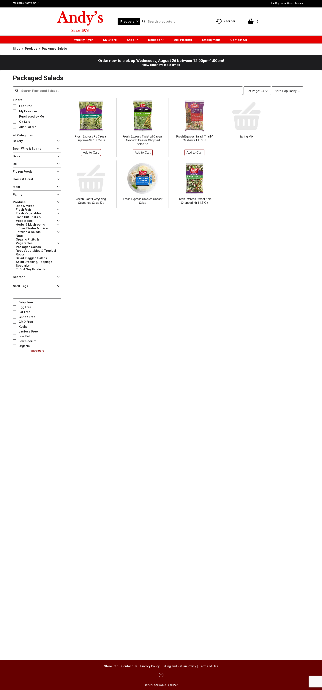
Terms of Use (208, 666)
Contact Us (129, 666)
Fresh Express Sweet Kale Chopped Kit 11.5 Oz (194, 200)
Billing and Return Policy (179, 666)
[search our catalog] (144, 21)
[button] (32, 2)
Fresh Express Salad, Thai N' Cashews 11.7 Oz (194, 138)
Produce (31, 48)
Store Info (111, 666)
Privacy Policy (150, 666)
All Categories (23, 135)
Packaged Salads (54, 48)
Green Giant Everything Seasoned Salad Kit (91, 200)
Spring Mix (246, 136)
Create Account (295, 3)
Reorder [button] (229, 21)
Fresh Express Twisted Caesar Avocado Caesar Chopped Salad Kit (143, 140)
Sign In (279, 3)
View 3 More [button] (37, 351)
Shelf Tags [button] (20, 286)
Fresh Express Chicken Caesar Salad (142, 200)
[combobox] (129, 21)
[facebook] (161, 675)
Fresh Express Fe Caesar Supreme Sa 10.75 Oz (91, 138)
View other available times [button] (161, 65)
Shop (16, 48)
